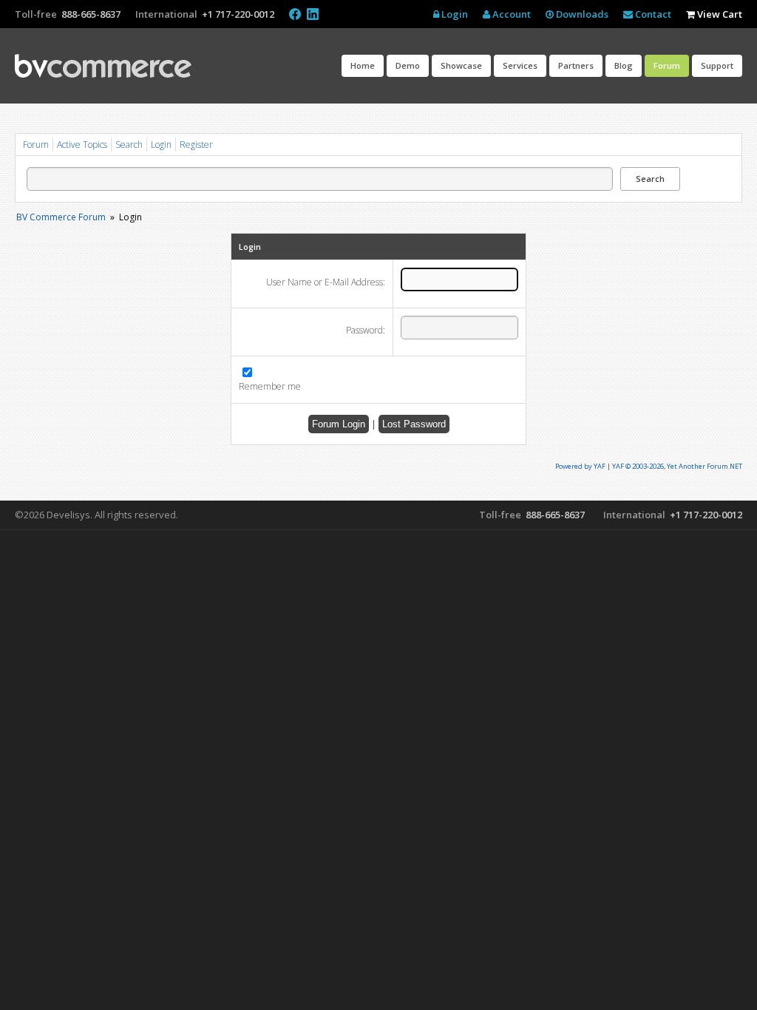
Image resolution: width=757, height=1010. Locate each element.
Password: (365, 330)
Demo (408, 65)
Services (520, 65)
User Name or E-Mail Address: (325, 282)
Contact (652, 14)
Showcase (461, 65)
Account (510, 14)
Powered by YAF (580, 466)
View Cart (718, 14)
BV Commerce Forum (61, 217)
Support (717, 65)
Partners (576, 65)
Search (129, 144)
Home (362, 65)
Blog (623, 65)
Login (453, 14)
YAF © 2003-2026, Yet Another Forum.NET (677, 466)
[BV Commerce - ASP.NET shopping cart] (103, 66)
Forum (667, 65)
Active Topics (82, 144)
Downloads (581, 14)
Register (196, 144)
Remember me (270, 387)
